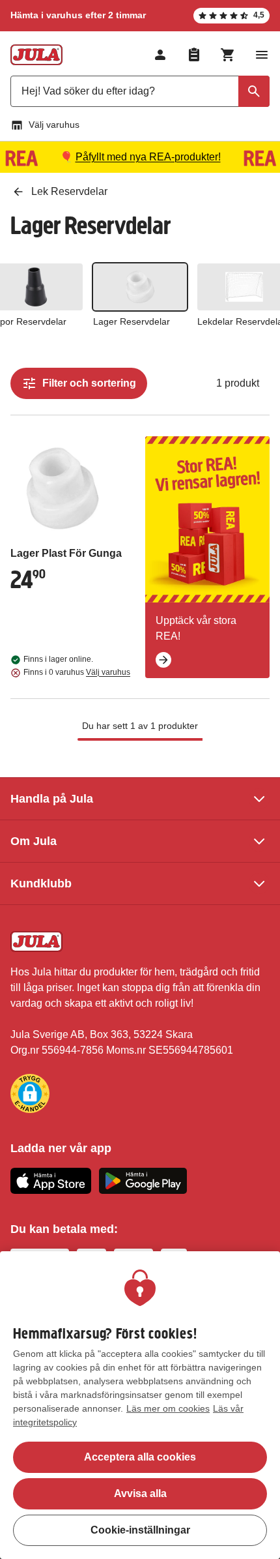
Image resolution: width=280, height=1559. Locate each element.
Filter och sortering (89, 383)
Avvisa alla (140, 1493)
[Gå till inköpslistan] (194, 54)
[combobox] (140, 91)
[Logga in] (160, 54)
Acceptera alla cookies (140, 1456)
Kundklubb (41, 883)
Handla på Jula (51, 798)
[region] (140, 1405)
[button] (29, 1093)
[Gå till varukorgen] (228, 54)
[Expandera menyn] (261, 54)
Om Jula (33, 841)
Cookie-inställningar (140, 1530)
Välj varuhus (54, 124)
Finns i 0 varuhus (76, 672)
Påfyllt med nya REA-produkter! (148, 156)
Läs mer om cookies (168, 1408)
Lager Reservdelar (131, 321)
